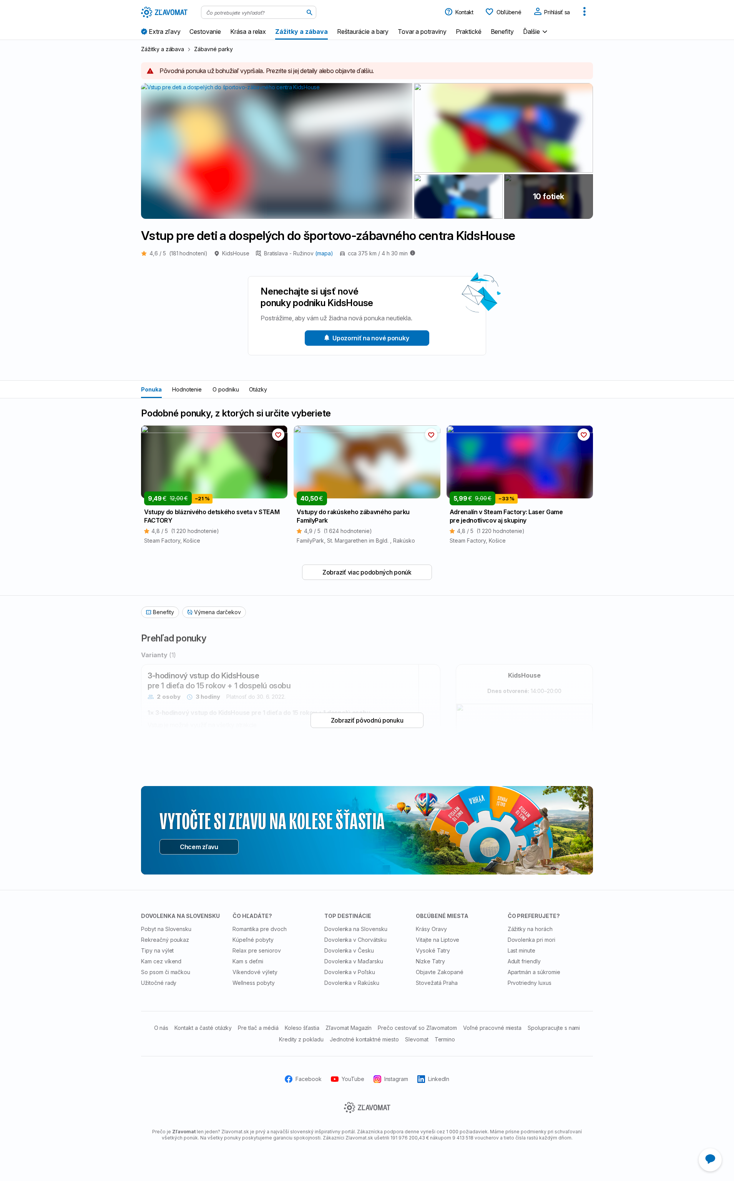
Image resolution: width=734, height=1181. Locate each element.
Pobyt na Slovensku (166, 929)
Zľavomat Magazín (348, 1027)
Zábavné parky (213, 49)
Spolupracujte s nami (554, 1027)
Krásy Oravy (431, 929)
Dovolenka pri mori (531, 939)
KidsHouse (235, 253)
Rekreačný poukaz (165, 939)
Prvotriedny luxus (529, 982)
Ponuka (151, 389)
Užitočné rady (158, 982)
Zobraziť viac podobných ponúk (367, 572)
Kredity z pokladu (301, 1039)
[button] (536, 31)
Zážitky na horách (530, 929)
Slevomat (416, 1039)
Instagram (396, 1079)
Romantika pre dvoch (259, 929)
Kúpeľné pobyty (252, 939)
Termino (445, 1039)
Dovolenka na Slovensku (355, 929)
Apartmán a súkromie (534, 972)
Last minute (522, 950)
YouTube (353, 1079)
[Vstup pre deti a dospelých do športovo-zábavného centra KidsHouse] (503, 128)
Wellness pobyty (253, 982)
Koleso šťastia (302, 1027)
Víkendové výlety (254, 972)
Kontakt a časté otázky (203, 1027)
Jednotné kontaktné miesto (364, 1039)
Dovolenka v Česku (349, 950)
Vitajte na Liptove (437, 939)
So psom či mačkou (165, 972)
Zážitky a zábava (162, 49)
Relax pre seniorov (256, 950)
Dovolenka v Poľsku (349, 972)
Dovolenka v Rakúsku (351, 982)
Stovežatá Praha (436, 982)
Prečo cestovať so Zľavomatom (417, 1027)
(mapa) (324, 253)
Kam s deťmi (247, 961)
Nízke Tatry (430, 961)
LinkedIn (438, 1079)
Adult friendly (524, 961)
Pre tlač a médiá (258, 1027)
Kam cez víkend (161, 961)
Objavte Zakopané (439, 972)
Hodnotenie (187, 389)
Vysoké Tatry (433, 950)
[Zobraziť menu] (584, 12)
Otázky (258, 389)
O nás (161, 1027)
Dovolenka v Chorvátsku (355, 939)
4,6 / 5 (178, 253)
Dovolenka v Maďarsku (353, 961)
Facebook (309, 1079)
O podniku (226, 389)
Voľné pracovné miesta (492, 1027)
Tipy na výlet (157, 950)
